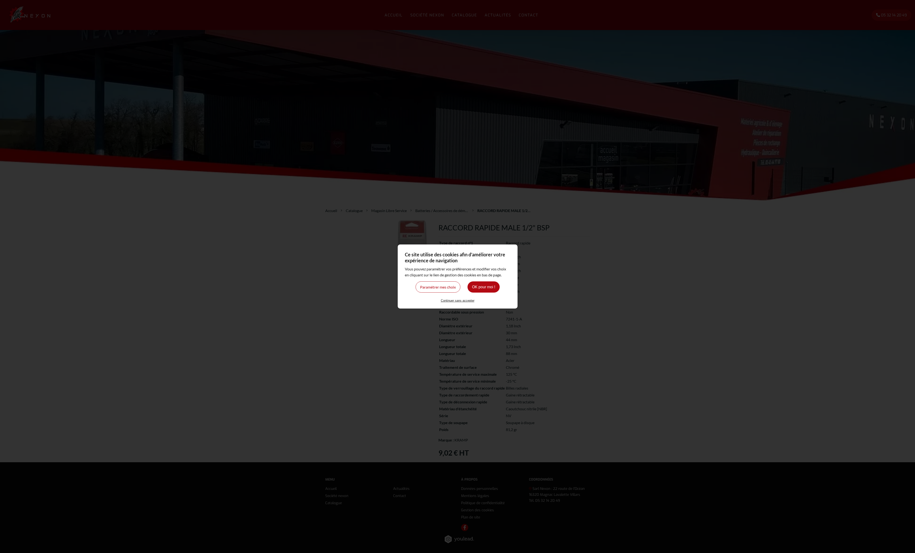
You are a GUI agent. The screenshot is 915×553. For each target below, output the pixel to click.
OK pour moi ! (483, 287)
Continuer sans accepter (457, 300)
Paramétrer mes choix (438, 287)
